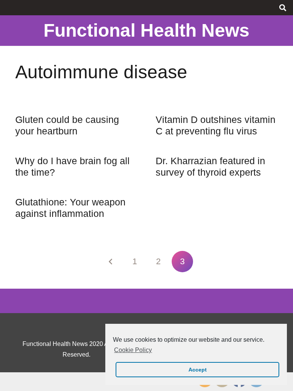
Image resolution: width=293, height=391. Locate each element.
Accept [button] (197, 370)
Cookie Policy (133, 350)
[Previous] (110, 261)
